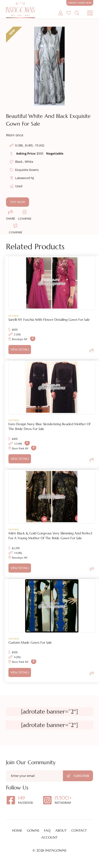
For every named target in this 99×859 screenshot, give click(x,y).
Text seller (17, 202)
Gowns (33, 830)
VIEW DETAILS (20, 349)
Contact (79, 830)
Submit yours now (80, 2)
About (61, 830)
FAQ (47, 830)
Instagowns (55, 850)
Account (49, 837)
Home (17, 830)
